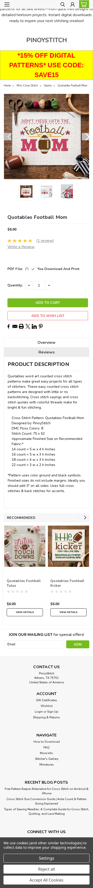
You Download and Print (58, 269)
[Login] (72, 5)
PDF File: (18, 269)
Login (39, 712)
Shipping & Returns (46, 717)
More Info (46, 753)
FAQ (46, 747)
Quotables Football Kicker (67, 583)
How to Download (46, 742)
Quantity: (15, 285)
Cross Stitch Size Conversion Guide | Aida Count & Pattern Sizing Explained (46, 801)
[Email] (14, 326)
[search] (63, 5)
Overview (46, 342)
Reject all (46, 869)
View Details (25, 612)
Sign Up (52, 712)
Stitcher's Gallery (46, 759)
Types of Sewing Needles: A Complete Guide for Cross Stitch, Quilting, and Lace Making (46, 811)
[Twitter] (27, 326)
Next (85, 136)
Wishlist (47, 706)
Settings (46, 858)
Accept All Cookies (46, 880)
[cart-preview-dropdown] (83, 4)
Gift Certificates (46, 700)
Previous (7, 136)
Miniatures (46, 765)
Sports (48, 85)
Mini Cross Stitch (27, 85)
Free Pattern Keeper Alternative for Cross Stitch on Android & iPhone (47, 791)
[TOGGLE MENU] (7, 4)
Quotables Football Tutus (24, 583)
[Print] (21, 326)
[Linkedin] (34, 326)
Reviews (46, 352)
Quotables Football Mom (72, 85)
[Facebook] (8, 326)
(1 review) (45, 240)
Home (7, 85)
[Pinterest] (40, 326)
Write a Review (20, 247)
